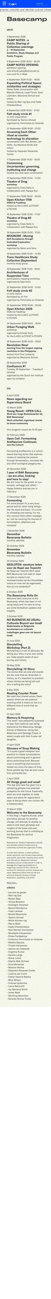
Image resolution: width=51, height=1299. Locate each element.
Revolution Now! (17, 345)
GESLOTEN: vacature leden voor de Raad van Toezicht (24, 566)
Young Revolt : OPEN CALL (24, 411)
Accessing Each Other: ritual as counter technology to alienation (23, 135)
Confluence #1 (16, 366)
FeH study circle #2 (19, 290)
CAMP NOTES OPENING (23, 64)
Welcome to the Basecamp (24, 812)
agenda (10, 29)
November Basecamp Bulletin (19, 550)
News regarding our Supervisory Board (19, 400)
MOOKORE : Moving (20, 235)
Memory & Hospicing (20, 717)
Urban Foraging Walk (20, 326)
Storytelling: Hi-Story (21, 668)
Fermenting (14, 500)
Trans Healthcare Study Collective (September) (22, 258)
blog (8, 388)
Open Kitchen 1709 (19, 199)
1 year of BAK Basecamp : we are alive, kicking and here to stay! (23, 476)
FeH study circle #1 (19, 113)
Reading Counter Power (22, 693)
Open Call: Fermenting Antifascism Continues (22, 440)
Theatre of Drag (17, 181)
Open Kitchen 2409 (19, 308)
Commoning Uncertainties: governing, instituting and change (23, 166)
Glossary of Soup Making (23, 748)
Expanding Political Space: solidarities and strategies (24, 84)
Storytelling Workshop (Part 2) (18, 646)
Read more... (12, 882)
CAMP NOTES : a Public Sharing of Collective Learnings (20, 43)
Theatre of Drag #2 (19, 217)
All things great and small (23, 782)
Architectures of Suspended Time (18, 274)
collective (11, 887)
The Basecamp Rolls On (22, 595)
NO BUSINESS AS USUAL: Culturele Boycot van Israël (24, 621)
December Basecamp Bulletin (19, 535)
